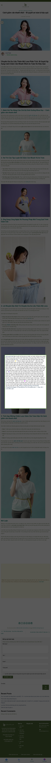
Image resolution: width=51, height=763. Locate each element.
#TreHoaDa (35, 385)
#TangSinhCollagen (11, 387)
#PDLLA (21, 385)
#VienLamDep (28, 385)
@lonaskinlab (9, 356)
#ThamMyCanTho (22, 387)
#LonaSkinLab (31, 387)
